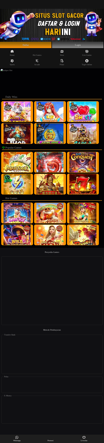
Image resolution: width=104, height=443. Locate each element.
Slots (62, 55)
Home (12, 55)
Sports (12, 65)
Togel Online (87, 65)
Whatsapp (17, 440)
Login (78, 45)
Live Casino (87, 55)
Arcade (37, 65)
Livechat (84, 440)
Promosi (51, 440)
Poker (62, 65)
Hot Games (37, 55)
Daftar (26, 45)
